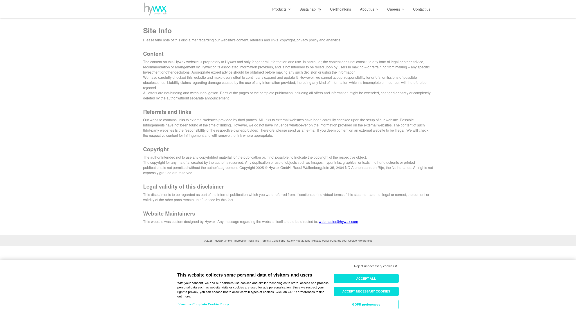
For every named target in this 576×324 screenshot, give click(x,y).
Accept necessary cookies (366, 291)
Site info (254, 240)
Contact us (421, 9)
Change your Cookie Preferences (351, 240)
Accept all (366, 278)
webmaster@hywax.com (338, 221)
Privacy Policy (320, 240)
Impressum (240, 240)
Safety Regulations (298, 240)
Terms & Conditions (273, 240)
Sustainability (310, 9)
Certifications (340, 9)
